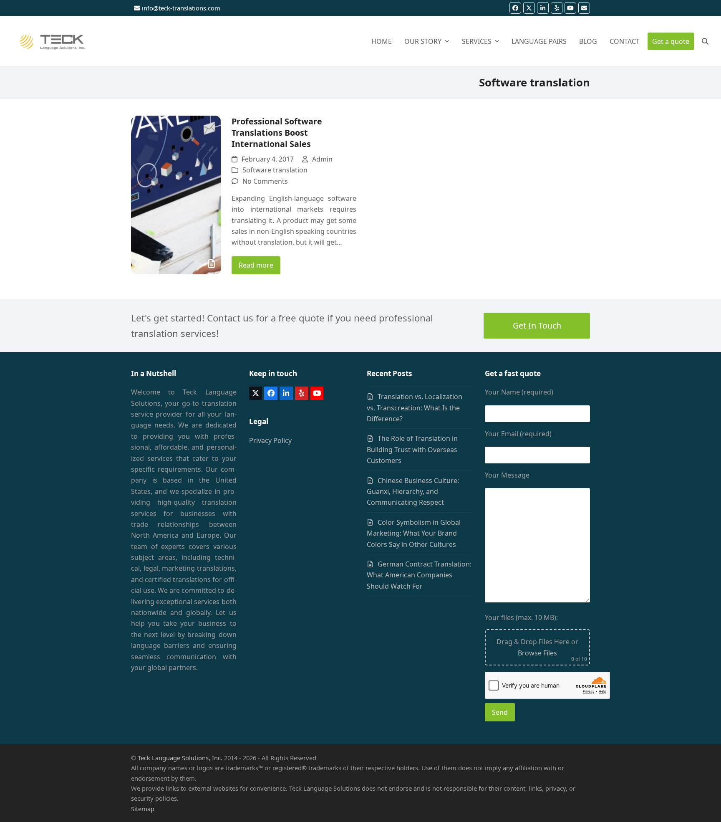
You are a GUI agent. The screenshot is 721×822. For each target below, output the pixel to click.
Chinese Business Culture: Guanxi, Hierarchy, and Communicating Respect (413, 491)
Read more (256, 265)
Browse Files (537, 653)
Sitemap (142, 808)
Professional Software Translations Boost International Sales (277, 132)
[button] (705, 41)
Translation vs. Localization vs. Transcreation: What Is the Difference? (414, 407)
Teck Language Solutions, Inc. (180, 758)
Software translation (275, 170)
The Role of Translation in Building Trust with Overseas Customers (412, 449)
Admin (322, 159)
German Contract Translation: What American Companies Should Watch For (419, 575)
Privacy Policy (270, 440)
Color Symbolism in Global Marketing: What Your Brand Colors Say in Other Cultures (414, 533)
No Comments (265, 181)
